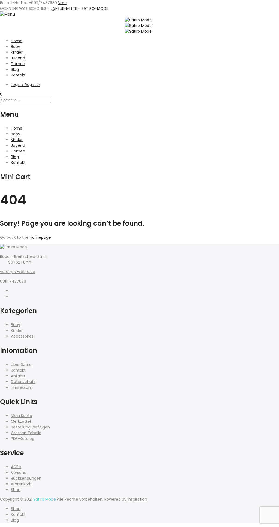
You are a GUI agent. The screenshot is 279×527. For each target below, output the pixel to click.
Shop (15, 489)
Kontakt (18, 75)
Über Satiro (21, 364)
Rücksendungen (26, 478)
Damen (18, 63)
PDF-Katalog (22, 438)
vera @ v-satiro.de (17, 271)
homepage (40, 237)
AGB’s (16, 467)
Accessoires (22, 336)
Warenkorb (21, 484)
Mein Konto (21, 415)
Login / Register (25, 84)
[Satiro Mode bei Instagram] (12, 296)
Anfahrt (18, 376)
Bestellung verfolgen (30, 427)
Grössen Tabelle (26, 433)
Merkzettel (21, 421)
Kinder (17, 52)
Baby (15, 46)
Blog (15, 69)
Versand (18, 472)
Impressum (21, 387)
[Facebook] (12, 290)
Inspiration (137, 499)
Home (16, 41)
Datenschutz (23, 381)
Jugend (18, 58)
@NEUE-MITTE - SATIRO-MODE (79, 8)
